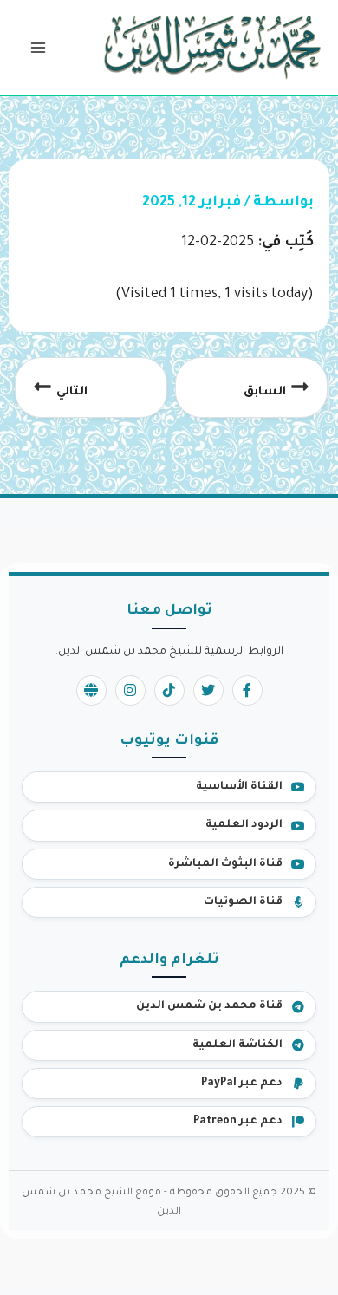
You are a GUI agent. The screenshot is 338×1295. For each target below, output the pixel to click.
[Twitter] (208, 690)
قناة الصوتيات (243, 902)
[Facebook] (247, 690)
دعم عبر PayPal (242, 1083)
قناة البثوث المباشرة (225, 864)
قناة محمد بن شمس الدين (209, 1006)
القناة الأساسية (239, 787)
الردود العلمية (244, 825)
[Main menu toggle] (37, 48)
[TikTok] (169, 690)
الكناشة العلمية (237, 1045)
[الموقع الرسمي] (91, 690)
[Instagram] (130, 690)
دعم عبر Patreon (238, 1122)
